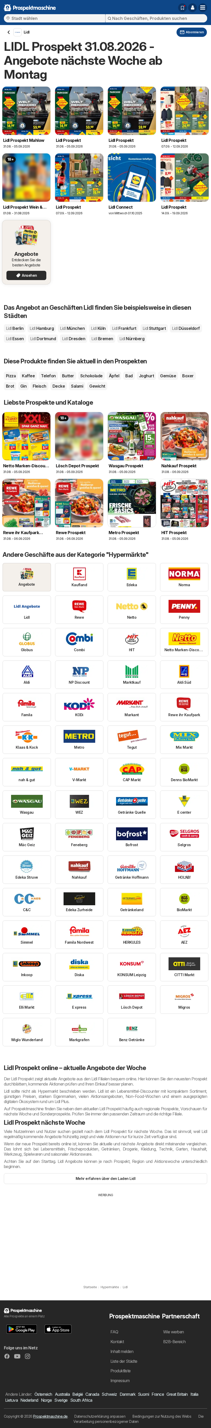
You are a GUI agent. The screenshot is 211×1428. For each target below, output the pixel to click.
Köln (98, 328)
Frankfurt (124, 328)
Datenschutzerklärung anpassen (99, 1416)
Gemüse (168, 375)
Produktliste (120, 1370)
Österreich (43, 1394)
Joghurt (146, 375)
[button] (192, 7)
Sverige (60, 1400)
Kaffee (28, 375)
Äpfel (114, 375)
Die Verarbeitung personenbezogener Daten (138, 1419)
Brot (10, 386)
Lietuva (11, 1400)
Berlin (14, 328)
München (72, 328)
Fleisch (39, 386)
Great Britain (177, 1394)
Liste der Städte (123, 1361)
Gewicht (97, 386)
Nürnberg (131, 338)
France (158, 1394)
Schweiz (109, 1394)
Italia (194, 1394)
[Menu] (202, 7)
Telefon (48, 375)
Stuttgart (154, 328)
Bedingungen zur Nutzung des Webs (162, 1416)
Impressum (119, 1380)
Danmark (127, 1394)
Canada (92, 1394)
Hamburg (42, 328)
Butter (68, 375)
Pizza (11, 375)
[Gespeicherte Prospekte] (182, 7)
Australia (62, 1394)
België (77, 1394)
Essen (15, 338)
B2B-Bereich (174, 1341)
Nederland (29, 1400)
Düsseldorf (186, 328)
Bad (129, 375)
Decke (58, 386)
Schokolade (91, 375)
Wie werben (173, 1331)
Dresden (73, 338)
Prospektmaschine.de (50, 1416)
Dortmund (43, 338)
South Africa (81, 1400)
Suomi (143, 1394)
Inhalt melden (121, 1351)
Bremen (102, 338)
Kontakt (117, 1341)
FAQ (114, 1331)
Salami (77, 386)
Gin (23, 386)
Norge (46, 1400)
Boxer (188, 375)
